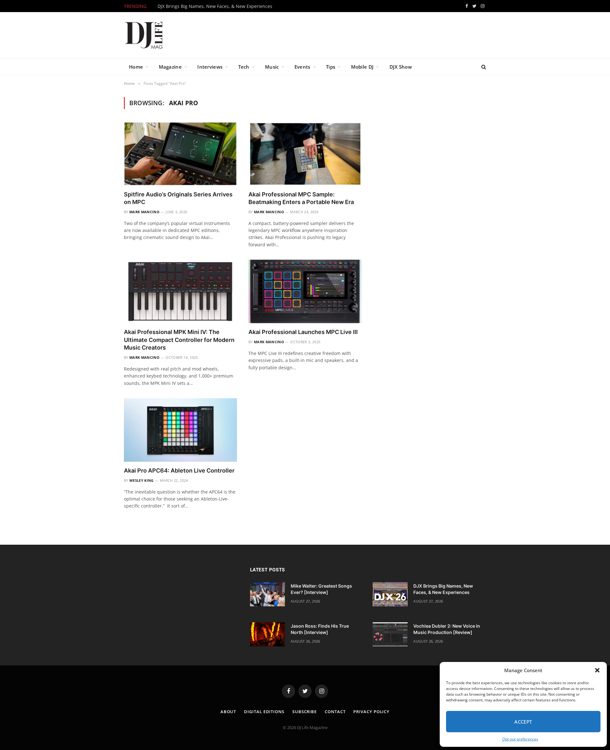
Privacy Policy (371, 711)
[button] (597, 670)
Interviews (209, 67)
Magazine (170, 67)
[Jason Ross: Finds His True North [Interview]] (267, 634)
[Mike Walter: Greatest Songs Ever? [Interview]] (267, 594)
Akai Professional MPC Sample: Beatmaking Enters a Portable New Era (301, 198)
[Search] (483, 67)
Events (302, 67)
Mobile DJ (362, 67)
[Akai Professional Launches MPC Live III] (305, 291)
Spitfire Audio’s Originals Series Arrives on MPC (178, 198)
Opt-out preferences (520, 739)
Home (136, 67)
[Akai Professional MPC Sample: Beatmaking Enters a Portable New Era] (305, 153)
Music (272, 67)
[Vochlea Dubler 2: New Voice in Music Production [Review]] (390, 634)
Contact (335, 711)
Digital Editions (264, 711)
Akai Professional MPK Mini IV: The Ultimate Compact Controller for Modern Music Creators (179, 340)
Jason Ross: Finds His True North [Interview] (320, 629)
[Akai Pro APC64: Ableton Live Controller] (180, 430)
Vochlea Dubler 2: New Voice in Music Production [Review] (446, 629)
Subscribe (304, 711)
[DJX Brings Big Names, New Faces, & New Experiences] (390, 594)
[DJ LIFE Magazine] (144, 35)
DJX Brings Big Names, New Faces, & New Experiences (215, 6)
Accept (523, 722)
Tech (243, 67)
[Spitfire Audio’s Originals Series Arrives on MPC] (180, 153)
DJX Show (401, 67)
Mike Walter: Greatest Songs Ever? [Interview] (321, 589)
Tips (330, 67)
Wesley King (141, 480)
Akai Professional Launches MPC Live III (303, 332)
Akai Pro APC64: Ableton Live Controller (179, 470)
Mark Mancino (144, 211)
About (228, 711)
